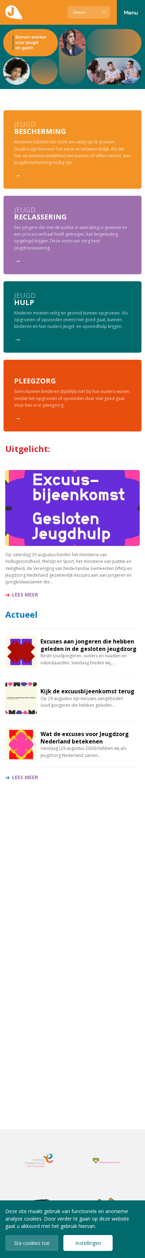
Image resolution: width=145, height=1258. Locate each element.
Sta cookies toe (32, 1243)
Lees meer (25, 594)
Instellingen (88, 1243)
